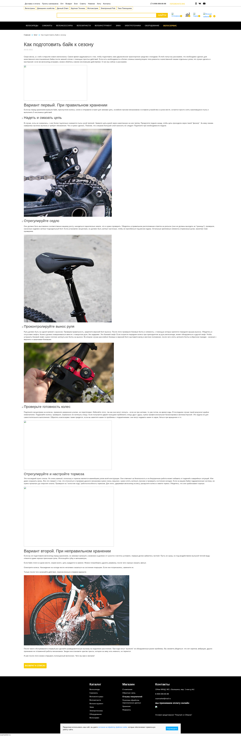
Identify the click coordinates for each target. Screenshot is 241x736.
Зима (118, 26)
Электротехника (133, 26)
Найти (162, 15)
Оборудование (152, 26)
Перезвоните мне (177, 4)
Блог (76, 4)
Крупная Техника (78, 8)
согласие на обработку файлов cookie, (113, 727)
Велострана (30, 8)
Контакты (107, 4)
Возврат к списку (35, 666)
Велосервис (170, 26)
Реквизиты (126, 710)
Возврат (69, 4)
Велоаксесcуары (64, 26)
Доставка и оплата (32, 4)
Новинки (91, 4)
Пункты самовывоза (50, 4)
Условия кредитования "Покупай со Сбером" (173, 715)
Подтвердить (172, 728)
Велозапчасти (84, 26)
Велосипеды (32, 26)
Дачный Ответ (63, 8)
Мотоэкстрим (92, 8)
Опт (62, 4)
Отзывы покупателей (132, 697)
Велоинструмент (103, 26)
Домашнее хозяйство (46, 8)
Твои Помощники (125, 8)
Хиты (99, 4)
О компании (127, 689)
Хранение (126, 706)
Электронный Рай (108, 8)
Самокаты (47, 26)
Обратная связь (128, 693)
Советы (83, 4)
